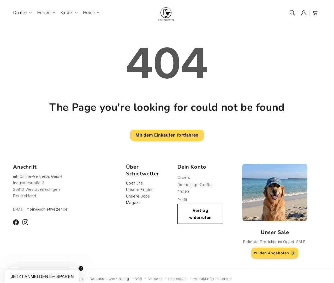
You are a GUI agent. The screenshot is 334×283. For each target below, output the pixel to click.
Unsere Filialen (140, 189)
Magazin (134, 202)
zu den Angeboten (271, 253)
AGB (138, 278)
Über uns (134, 183)
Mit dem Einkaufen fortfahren (167, 135)
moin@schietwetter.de (47, 209)
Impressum (177, 278)
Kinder (66, 12)
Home (89, 12)
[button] (292, 13)
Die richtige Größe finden (194, 187)
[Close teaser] (81, 268)
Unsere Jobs (138, 196)
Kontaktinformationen (212, 278)
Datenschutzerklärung (109, 278)
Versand (155, 278)
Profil (182, 200)
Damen (20, 12)
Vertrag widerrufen (200, 214)
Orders (183, 177)
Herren (44, 12)
